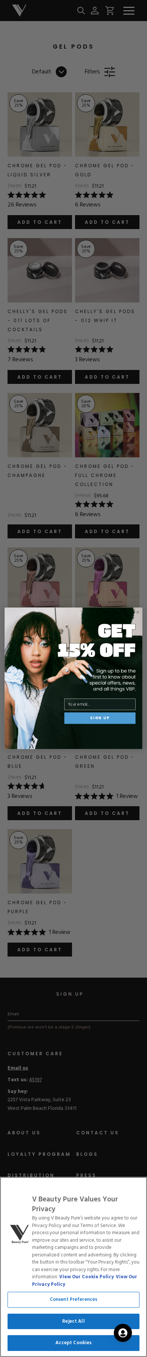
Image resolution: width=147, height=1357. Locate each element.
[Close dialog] (138, 612)
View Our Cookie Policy (86, 1277)
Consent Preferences (73, 1300)
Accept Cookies (73, 1343)
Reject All (73, 1321)
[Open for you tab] (123, 1333)
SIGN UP (100, 718)
